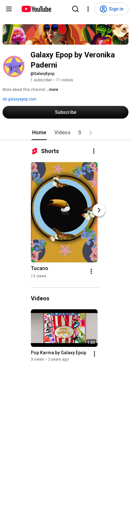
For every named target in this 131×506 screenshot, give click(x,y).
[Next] (99, 210)
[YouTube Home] (36, 9)
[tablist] (65, 132)
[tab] (39, 132)
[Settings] (88, 9)
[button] (90, 132)
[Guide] (9, 9)
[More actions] (93, 151)
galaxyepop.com (22, 99)
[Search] (75, 9)
